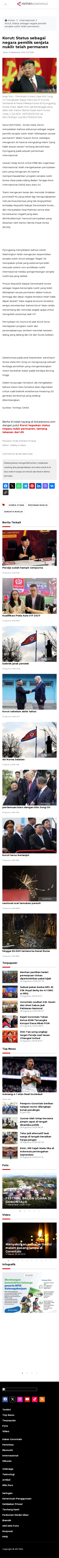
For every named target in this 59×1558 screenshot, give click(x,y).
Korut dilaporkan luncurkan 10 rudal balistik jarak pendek (25, 662)
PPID (5, 1536)
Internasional (27, 20)
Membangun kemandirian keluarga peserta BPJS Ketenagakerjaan (26, 1360)
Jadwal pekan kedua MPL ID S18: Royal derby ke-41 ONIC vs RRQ (36, 990)
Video (6, 1214)
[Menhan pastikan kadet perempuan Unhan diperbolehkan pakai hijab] (10, 976)
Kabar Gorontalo (12, 1439)
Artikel (6, 1479)
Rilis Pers (7, 1485)
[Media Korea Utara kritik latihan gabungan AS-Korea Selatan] (29, 739)
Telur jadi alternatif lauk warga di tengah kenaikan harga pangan (35, 1136)
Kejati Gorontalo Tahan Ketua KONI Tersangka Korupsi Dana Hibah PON (35, 1020)
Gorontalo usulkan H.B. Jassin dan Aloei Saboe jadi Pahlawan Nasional (37, 1005)
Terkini (6, 1409)
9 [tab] (46, 1260)
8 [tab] (41, 1260)
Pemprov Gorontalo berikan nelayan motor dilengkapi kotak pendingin (36, 1106)
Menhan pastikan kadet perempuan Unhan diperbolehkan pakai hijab (35, 975)
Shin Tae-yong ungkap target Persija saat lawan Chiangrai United (35, 1035)
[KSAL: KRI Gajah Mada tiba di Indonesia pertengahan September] (10, 1152)
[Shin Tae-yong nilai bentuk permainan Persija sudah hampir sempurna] (29, 547)
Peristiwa (8, 1444)
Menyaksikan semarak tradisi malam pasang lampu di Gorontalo (29, 1247)
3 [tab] (29, 1211)
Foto (5, 1165)
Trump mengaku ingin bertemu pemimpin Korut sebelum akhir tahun (29, 710)
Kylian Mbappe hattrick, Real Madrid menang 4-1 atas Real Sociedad (25, 1092)
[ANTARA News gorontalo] (32, 4)
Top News (9, 1048)
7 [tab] (36, 1260)
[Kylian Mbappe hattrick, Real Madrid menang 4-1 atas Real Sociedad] (29, 1074)
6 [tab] (32, 1260)
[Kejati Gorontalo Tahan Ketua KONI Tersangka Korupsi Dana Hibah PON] (10, 1021)
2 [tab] (24, 1211)
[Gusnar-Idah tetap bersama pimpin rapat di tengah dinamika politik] (10, 1122)
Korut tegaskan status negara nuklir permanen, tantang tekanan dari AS (26, 429)
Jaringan (7, 1493)
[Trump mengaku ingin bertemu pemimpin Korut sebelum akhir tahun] (29, 691)
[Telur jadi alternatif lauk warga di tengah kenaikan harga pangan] (10, 1137)
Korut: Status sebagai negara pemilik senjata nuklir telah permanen (25, 25)
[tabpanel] (29, 1191)
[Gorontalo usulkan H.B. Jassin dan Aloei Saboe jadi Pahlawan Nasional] (10, 1006)
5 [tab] (39, 1211)
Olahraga (7, 1469)
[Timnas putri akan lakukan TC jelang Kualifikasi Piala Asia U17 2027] (29, 595)
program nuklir (38, 505)
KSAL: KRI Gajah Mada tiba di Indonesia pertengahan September (37, 1151)
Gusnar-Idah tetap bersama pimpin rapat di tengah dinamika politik (36, 1121)
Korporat (7, 1531)
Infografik (8, 1264)
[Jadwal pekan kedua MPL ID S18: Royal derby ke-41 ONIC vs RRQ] (10, 991)
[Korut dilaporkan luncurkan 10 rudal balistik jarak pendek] (29, 643)
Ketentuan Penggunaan (16, 1498)
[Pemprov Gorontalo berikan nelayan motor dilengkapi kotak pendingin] (10, 1107)
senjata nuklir (13, 512)
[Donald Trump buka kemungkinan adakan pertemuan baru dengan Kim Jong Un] (29, 787)
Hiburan (7, 1461)
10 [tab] (50, 1260)
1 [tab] (20, 1211)
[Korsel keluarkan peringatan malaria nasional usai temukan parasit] (29, 883)
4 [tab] (34, 1211)
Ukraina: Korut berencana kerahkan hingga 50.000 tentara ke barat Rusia (26, 949)
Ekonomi (7, 1450)
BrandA (6, 1520)
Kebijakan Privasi (12, 1504)
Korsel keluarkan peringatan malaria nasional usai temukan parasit (25, 901)
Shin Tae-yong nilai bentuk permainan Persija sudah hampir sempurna (26, 566)
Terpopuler (9, 962)
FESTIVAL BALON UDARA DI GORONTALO (28, 1200)
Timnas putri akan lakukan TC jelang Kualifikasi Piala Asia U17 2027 (25, 614)
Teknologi (8, 1474)
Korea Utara (16, 505)
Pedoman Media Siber (15, 1515)
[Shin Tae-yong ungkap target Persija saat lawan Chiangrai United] (10, 1036)
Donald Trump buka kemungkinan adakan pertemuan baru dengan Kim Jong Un (29, 806)
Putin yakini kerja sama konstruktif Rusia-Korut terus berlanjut (28, 853)
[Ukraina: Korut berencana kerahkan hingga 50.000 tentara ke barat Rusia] (29, 931)
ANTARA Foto (10, 1525)
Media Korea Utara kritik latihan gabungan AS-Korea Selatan (29, 758)
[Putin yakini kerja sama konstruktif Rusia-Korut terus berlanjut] (29, 835)
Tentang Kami (10, 1509)
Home (11, 20)
